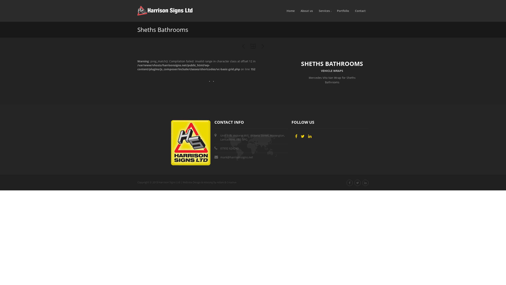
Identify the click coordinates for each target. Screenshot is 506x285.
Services (324, 11)
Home (291, 11)
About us (307, 11)
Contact (360, 11)
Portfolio (343, 11)
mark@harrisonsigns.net (236, 157)
